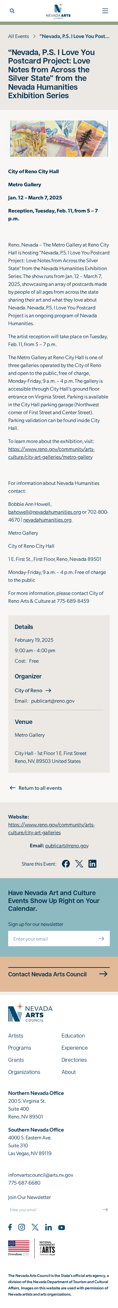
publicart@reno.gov (52, 700)
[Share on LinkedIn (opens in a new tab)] (92, 864)
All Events (18, 35)
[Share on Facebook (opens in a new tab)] (66, 864)
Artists (15, 1035)
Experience (75, 1047)
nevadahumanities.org (47, 519)
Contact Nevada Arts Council (47, 974)
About (69, 1071)
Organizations (24, 1071)
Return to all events (40, 787)
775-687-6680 (24, 1182)
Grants (16, 1059)
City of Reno (34, 689)
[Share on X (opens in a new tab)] (79, 864)
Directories (74, 1059)
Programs (19, 1047)
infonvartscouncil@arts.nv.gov (40, 1174)
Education (73, 1035)
